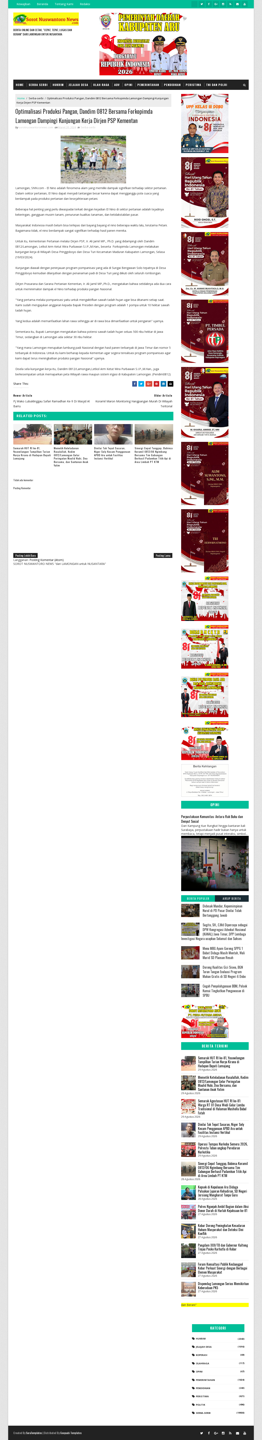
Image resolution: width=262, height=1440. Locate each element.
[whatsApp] (194, 4)
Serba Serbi (38, 84)
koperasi (201, 1354)
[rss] (230, 4)
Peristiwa (193, 84)
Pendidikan (172, 84)
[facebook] (209, 4)
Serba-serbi (36, 98)
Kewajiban (23, 4)
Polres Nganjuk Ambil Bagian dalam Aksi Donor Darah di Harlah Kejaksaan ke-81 (223, 1208)
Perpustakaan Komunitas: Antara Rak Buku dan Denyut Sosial (212, 819)
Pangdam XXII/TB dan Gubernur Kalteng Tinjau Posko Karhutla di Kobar (223, 1247)
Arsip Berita (232, 898)
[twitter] (202, 4)
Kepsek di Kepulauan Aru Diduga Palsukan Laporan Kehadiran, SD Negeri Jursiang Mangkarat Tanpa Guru (222, 1191)
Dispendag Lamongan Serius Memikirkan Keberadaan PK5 (223, 1285)
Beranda (42, 4)
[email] (237, 4)
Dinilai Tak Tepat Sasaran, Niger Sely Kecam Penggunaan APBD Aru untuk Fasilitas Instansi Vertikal (112, 453)
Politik (200, 1404)
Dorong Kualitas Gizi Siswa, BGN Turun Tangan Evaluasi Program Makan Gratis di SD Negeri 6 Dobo (224, 972)
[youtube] (245, 4)
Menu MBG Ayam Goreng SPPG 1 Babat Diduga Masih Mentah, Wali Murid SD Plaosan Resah (224, 953)
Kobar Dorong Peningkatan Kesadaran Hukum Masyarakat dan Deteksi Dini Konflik (221, 1229)
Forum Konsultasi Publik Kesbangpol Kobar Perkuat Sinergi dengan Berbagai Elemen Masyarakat (222, 1268)
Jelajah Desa (78, 84)
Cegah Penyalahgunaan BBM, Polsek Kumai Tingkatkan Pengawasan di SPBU (225, 991)
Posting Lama (163, 555)
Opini (128, 84)
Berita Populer (198, 898)
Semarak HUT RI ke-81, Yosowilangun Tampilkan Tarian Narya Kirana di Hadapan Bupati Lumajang (32, 453)
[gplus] (216, 4)
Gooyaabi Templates (71, 1433)
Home (20, 84)
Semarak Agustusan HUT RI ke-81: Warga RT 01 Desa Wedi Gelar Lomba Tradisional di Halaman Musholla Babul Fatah (222, 1106)
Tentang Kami (64, 4)
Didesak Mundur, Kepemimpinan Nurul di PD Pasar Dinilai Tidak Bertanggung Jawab (222, 911)
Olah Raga (101, 84)
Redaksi (85, 4)
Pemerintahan (148, 84)
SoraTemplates (34, 1433)
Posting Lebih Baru (25, 555)
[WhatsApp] (194, 1433)
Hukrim (58, 84)
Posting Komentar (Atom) (46, 560)
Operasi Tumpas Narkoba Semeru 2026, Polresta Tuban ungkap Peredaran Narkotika (223, 1148)
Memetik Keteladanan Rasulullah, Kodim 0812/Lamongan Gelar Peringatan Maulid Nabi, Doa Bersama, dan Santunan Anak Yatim (71, 456)
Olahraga (202, 1363)
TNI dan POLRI (216, 84)
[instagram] (223, 4)
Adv (117, 84)
